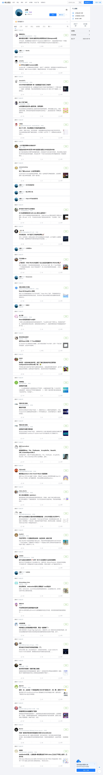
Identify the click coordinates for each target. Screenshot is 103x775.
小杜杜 (21, 124)
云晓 (15, 30)
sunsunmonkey (23, 167)
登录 (98, 2)
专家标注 (43, 2)
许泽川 (27, 305)
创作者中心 (87, 2)
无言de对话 (22, 469)
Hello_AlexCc (23, 491)
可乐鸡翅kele (22, 258)
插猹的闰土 (22, 34)
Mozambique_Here (24, 582)
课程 (22, 2)
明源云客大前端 (23, 403)
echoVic (21, 61)
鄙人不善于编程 (23, 102)
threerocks (29, 277)
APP (26, 2)
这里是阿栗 (22, 623)
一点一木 (21, 230)
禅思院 (21, 750)
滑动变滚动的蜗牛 (24, 337)
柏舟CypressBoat (24, 446)
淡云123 (21, 686)
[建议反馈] (99, 767)
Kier (20, 707)
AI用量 (30, 2)
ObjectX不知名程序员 (32, 198)
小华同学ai (29, 248)
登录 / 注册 (86, 770)
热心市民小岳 (29, 192)
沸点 (18, 2)
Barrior (21, 728)
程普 (20, 643)
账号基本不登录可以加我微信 (27, 209)
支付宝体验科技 (30, 185)
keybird (21, 534)
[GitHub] (66, 10)
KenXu (27, 50)
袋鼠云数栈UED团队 (24, 287)
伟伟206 (21, 603)
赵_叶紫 (21, 315)
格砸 (20, 664)
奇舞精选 (21, 381)
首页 (13, 2)
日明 (20, 512)
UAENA (21, 556)
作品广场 (36, 2)
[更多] (99, 771)
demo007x (22, 80)
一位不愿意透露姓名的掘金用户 (27, 145)
